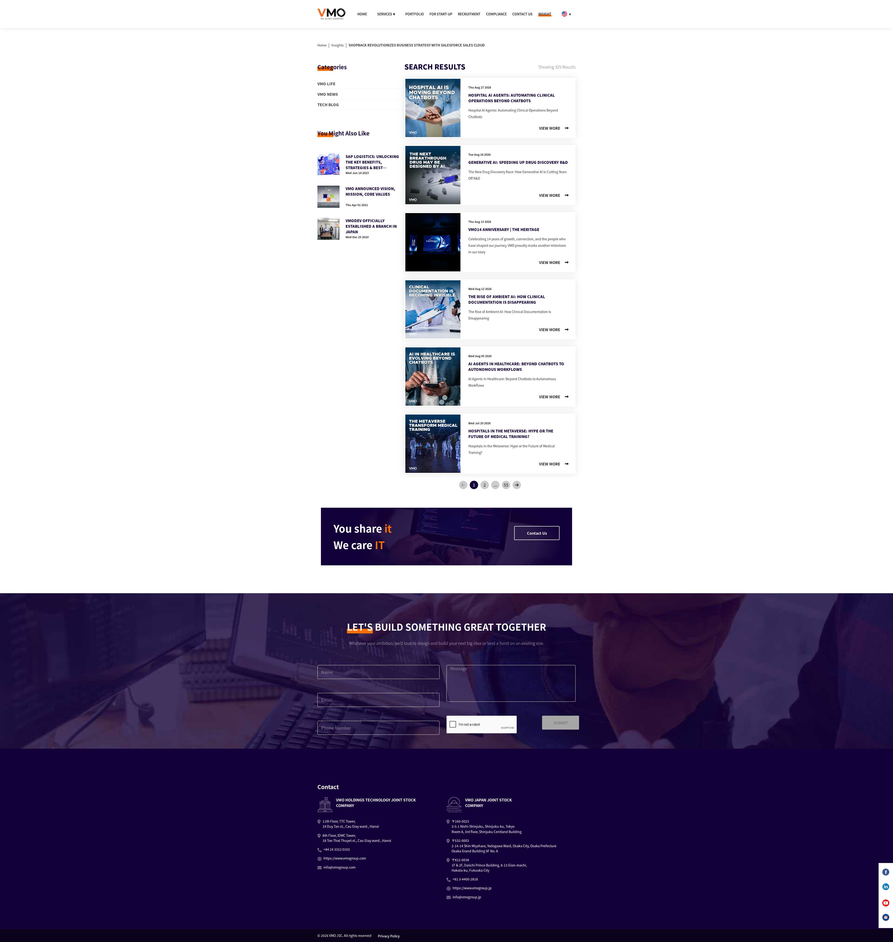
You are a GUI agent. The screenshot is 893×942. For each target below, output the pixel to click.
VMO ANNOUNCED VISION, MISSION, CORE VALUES (370, 191)
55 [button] (506, 485)
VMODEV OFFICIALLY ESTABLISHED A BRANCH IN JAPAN (371, 226)
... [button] (495, 485)
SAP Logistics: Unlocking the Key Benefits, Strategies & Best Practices (372, 162)
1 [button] (474, 485)
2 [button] (484, 485)
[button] (463, 485)
